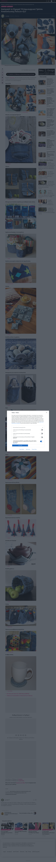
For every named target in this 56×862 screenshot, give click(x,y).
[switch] (41, 430)
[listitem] (28, 427)
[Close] (47, 413)
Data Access (28, 449)
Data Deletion (21, 449)
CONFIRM (20, 445)
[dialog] (28, 431)
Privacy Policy (34, 449)
